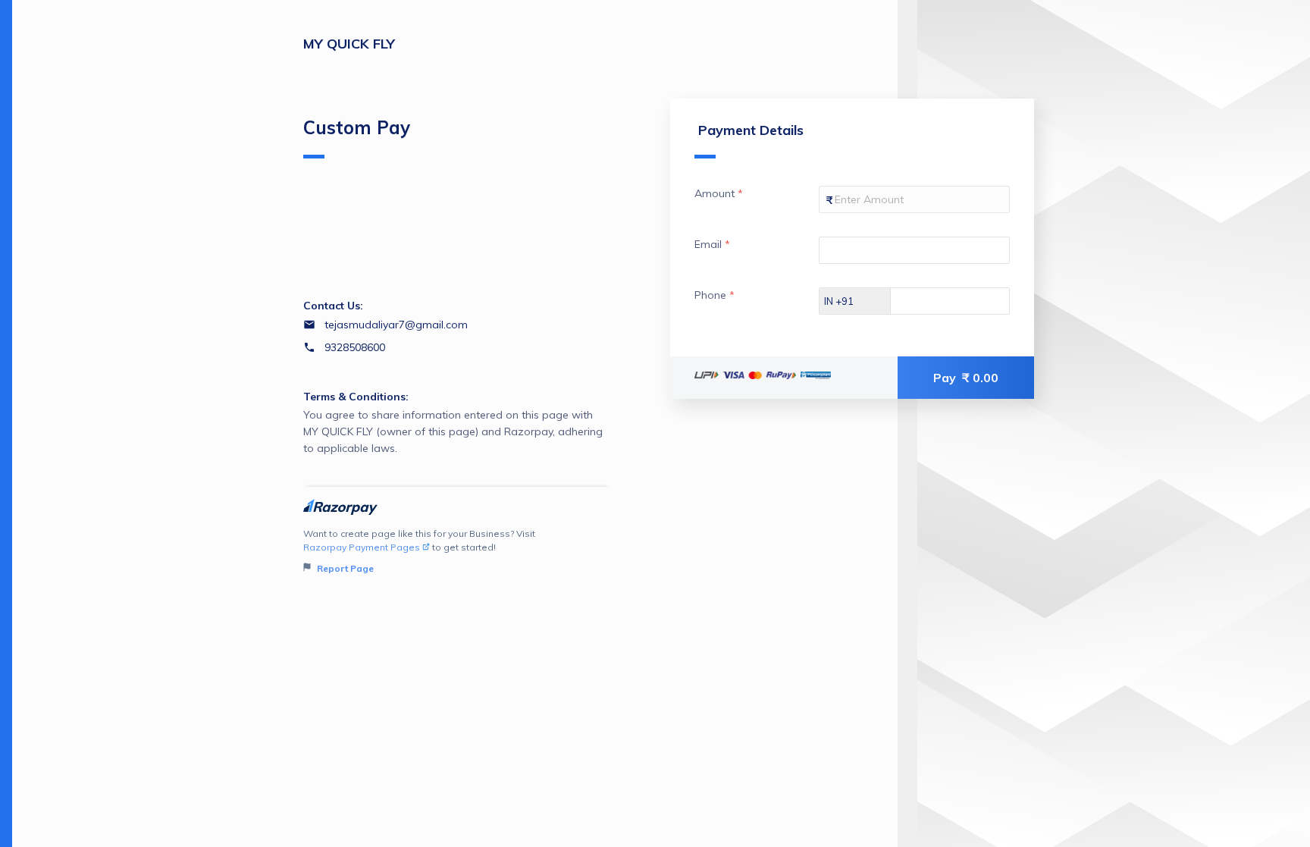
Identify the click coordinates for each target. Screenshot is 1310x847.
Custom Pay (356, 127)
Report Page (344, 568)
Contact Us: (333, 305)
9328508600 (354, 347)
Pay (965, 377)
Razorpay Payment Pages (361, 547)
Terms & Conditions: (356, 396)
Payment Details (751, 130)
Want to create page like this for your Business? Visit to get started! (419, 551)
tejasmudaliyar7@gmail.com (396, 324)
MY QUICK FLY (349, 43)
